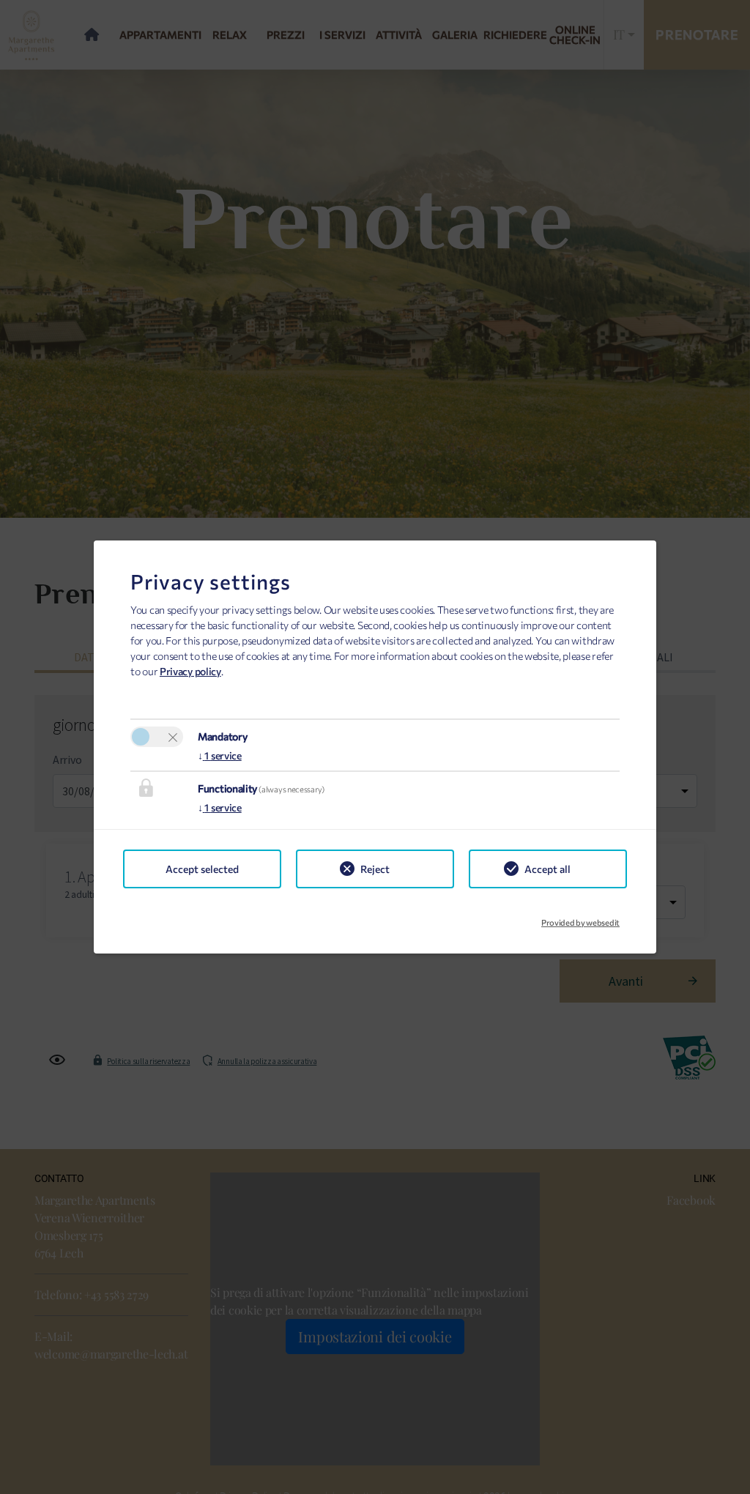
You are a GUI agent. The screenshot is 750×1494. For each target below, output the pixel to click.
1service (220, 755)
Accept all (547, 869)
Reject (375, 869)
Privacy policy (190, 671)
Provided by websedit (580, 918)
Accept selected (202, 869)
